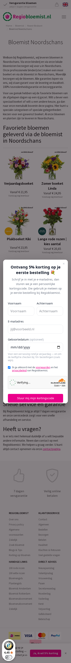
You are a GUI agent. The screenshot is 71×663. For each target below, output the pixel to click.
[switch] (8, 657)
